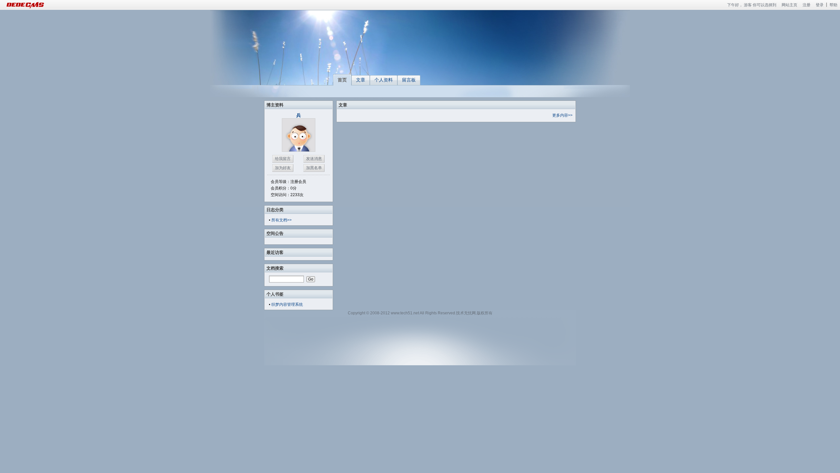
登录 (820, 5)
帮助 (833, 5)
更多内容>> (562, 115)
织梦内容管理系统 (287, 304)
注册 (806, 5)
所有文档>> (281, 220)
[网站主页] (33, 5)
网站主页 (789, 5)
